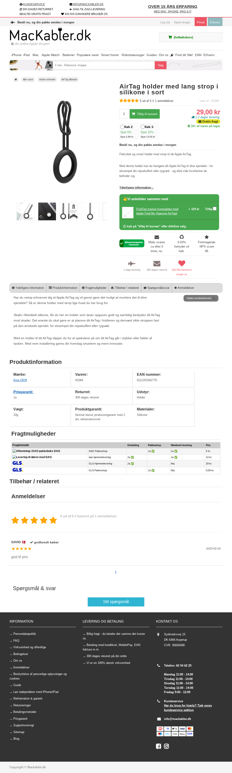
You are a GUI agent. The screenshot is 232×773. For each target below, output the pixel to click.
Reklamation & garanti (27, 698)
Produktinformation (64, 288)
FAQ (16, 640)
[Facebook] (160, 747)
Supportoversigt (23, 725)
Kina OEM (20, 380)
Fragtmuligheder (95, 288)
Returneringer (22, 705)
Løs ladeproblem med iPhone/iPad (35, 692)
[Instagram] (167, 747)
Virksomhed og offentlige (29, 647)
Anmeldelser (185, 288)
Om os (17, 660)
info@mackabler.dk (177, 719)
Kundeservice (34, 4)
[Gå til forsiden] (16, 80)
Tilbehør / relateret (126, 288)
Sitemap (18, 732)
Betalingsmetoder (24, 712)
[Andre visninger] (14, 212)
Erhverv (215, 22)
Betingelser (20, 654)
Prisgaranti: (23, 392)
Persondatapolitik (24, 634)
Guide (17, 685)
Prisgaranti (20, 718)
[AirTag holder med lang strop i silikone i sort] (26, 219)
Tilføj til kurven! (146, 114)
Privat (201, 22)
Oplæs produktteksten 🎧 (201, 298)
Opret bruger (182, 22)
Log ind (165, 22)
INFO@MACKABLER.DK (88, 4)
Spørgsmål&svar (158, 288)
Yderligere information (29, 288)
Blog (16, 738)
